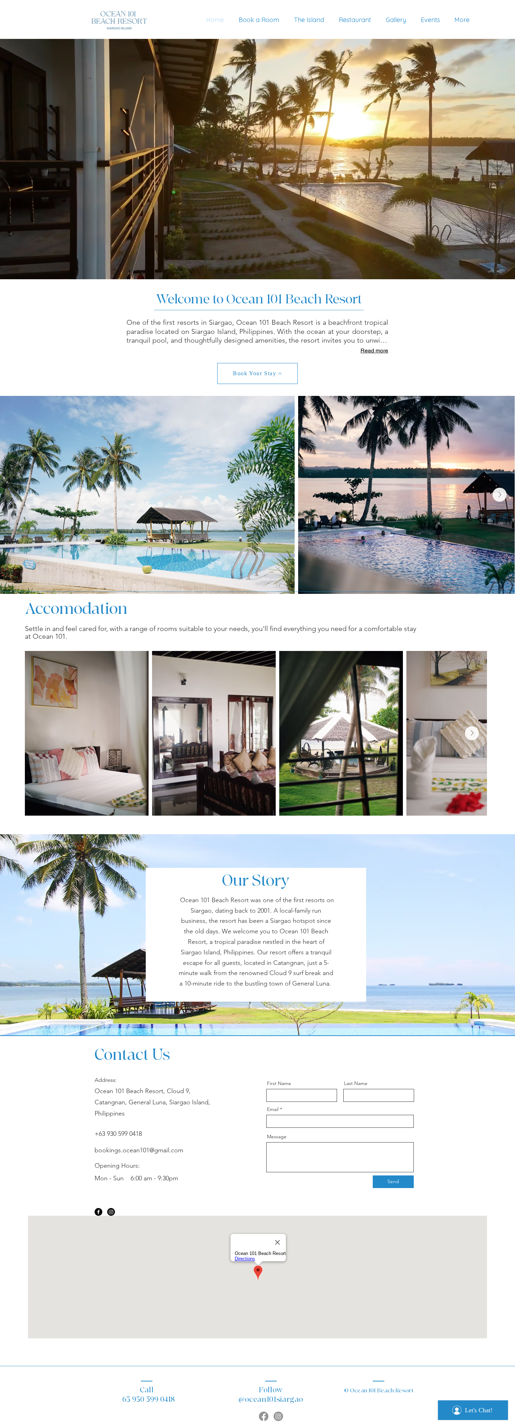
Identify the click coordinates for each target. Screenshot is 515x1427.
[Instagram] (111, 1212)
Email (273, 1109)
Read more (374, 350)
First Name (279, 1083)
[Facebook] (98, 1212)
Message (277, 1136)
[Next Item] (500, 495)
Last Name (356, 1083)
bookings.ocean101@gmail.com (139, 1150)
